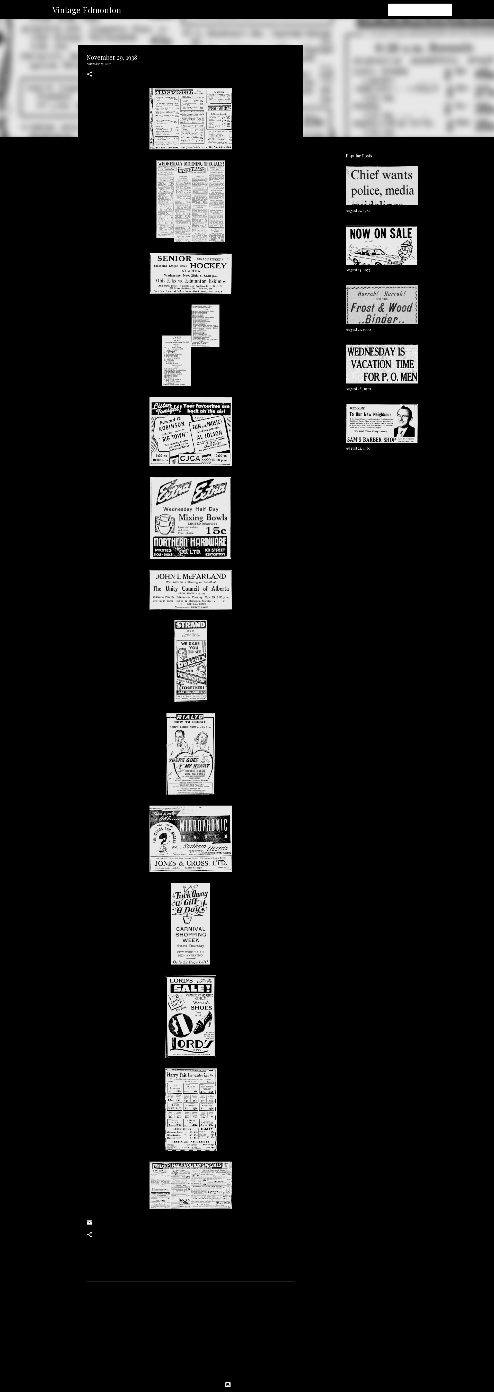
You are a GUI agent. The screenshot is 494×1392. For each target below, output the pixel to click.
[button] (89, 74)
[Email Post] (89, 1224)
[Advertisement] (190, 1333)
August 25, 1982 (358, 210)
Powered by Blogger (250, 1384)
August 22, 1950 (358, 448)
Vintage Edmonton (86, 9)
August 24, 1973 (358, 269)
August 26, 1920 (358, 388)
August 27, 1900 (358, 329)
